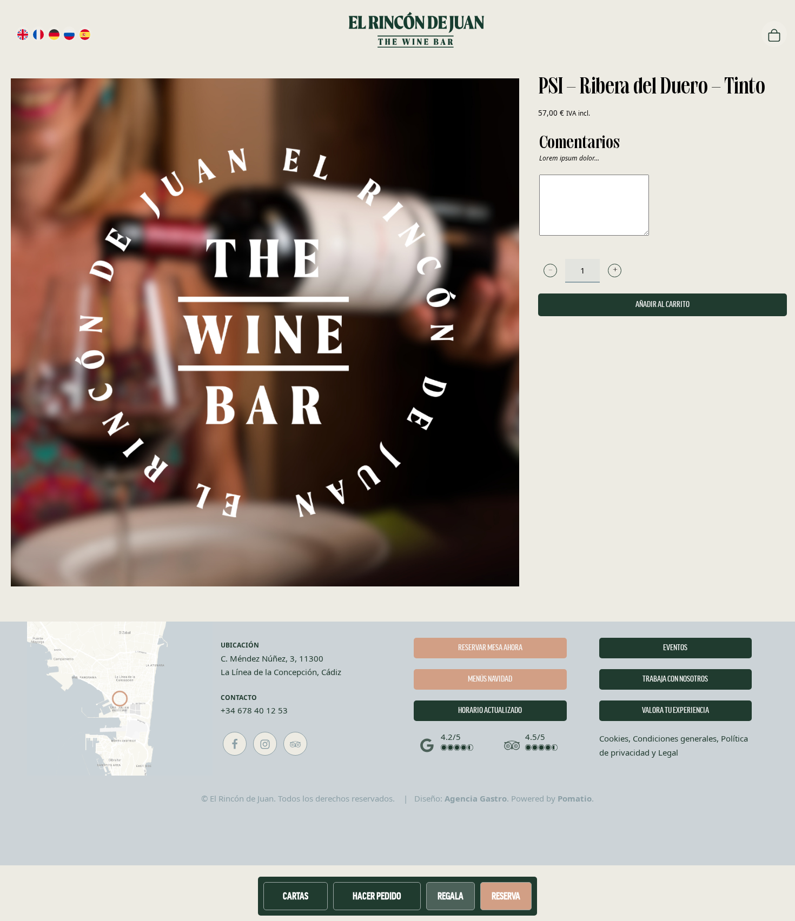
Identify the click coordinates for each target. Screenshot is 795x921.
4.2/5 (451, 736)
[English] (22, 33)
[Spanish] (84, 33)
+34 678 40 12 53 (254, 710)
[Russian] (69, 33)
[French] (38, 33)
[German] (54, 33)
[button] (550, 270)
